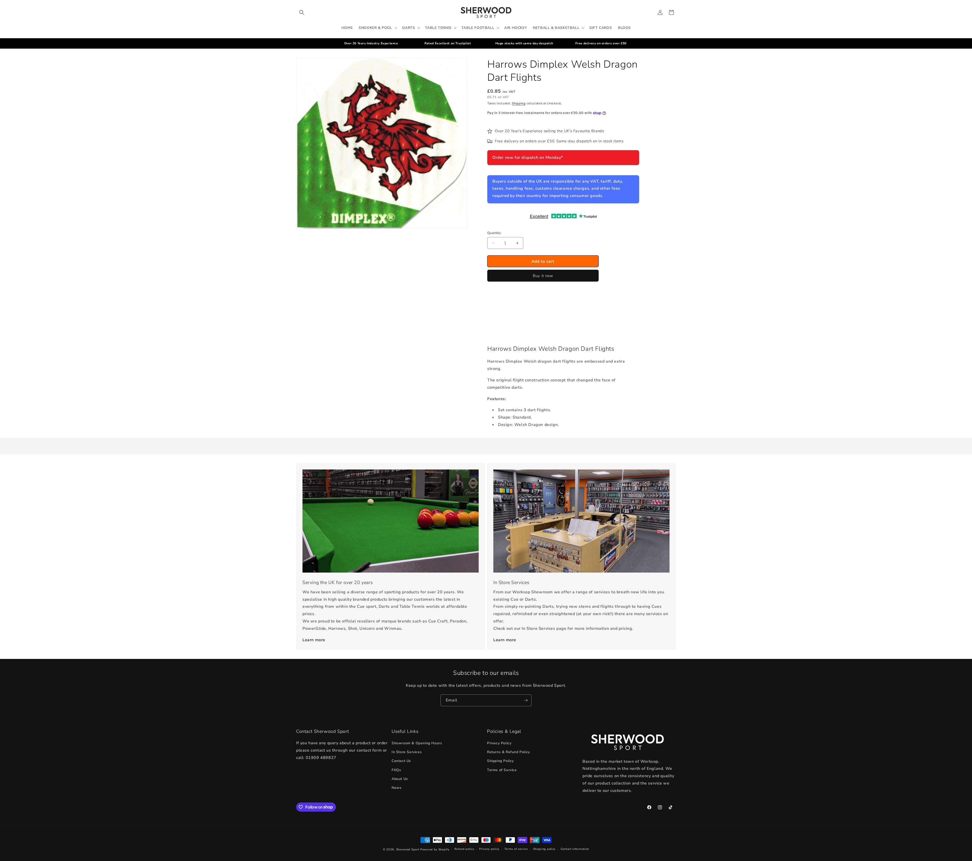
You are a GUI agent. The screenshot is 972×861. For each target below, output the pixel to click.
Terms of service (516, 849)
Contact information (575, 849)
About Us (400, 778)
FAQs (396, 770)
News (396, 787)
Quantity (494, 233)
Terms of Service (502, 770)
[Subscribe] (525, 700)
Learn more (313, 639)
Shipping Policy (500, 760)
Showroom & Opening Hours (417, 743)
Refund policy (464, 849)
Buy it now (543, 275)
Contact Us (401, 760)
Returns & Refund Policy (508, 752)
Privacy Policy (499, 743)
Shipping (518, 103)
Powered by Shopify (435, 849)
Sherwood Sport (407, 849)
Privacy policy (489, 849)
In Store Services (407, 752)
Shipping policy (544, 849)
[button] (301, 12)
